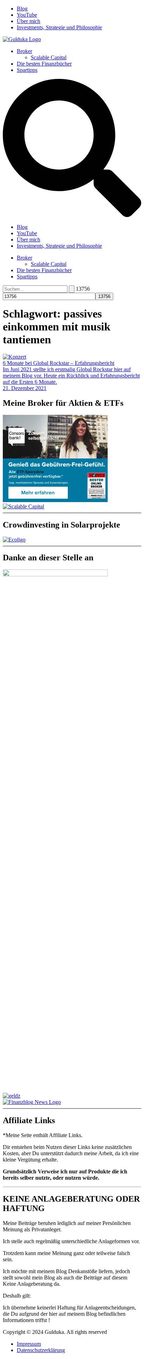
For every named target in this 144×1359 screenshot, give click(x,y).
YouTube (27, 15)
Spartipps (27, 70)
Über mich (28, 21)
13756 (83, 289)
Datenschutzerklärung (41, 1350)
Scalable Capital (48, 57)
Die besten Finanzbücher (44, 64)
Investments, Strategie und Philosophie (59, 27)
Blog (22, 9)
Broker (24, 51)
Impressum (29, 1344)
